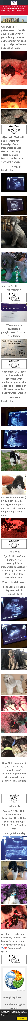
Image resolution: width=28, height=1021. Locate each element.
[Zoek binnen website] (1, 2)
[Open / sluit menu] (26, 2)
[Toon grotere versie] (14, 182)
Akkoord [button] (22, 1018)
